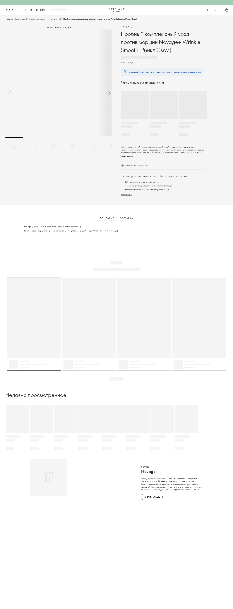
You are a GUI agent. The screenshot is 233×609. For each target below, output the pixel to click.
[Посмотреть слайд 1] (14, 146)
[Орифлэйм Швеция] (116, 9)
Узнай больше (126, 194)
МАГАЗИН (13, 10)
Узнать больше (127, 156)
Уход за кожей (21, 19)
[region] (58, 83)
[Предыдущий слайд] (9, 93)
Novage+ (126, 27)
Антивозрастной (54, 19)
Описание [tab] (107, 218)
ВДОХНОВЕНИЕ (35, 10)
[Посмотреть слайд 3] (53, 146)
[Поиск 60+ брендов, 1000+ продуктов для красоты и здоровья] (207, 10)
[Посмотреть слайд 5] (93, 146)
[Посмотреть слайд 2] (34, 146)
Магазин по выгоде (37, 19)
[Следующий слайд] (109, 93)
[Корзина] (227, 10)
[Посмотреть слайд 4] (73, 146)
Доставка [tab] (126, 218)
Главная (9, 19)
